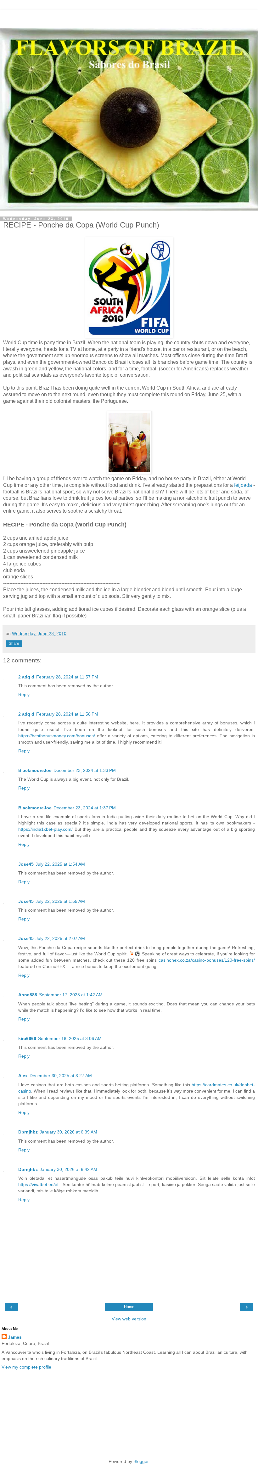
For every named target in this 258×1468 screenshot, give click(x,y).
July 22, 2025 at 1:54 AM (60, 864)
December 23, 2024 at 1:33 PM (84, 770)
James (15, 1337)
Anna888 (27, 994)
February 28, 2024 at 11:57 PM (67, 676)
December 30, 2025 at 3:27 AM (61, 1075)
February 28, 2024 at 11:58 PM (67, 714)
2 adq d (26, 676)
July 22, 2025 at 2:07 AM (60, 938)
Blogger (141, 1461)
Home (129, 1307)
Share (14, 643)
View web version (129, 1318)
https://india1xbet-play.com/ (45, 829)
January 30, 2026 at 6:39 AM (68, 1131)
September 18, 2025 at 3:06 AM (70, 1038)
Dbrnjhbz (28, 1131)
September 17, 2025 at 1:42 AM (71, 994)
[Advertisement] (129, 17)
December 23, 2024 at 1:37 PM (84, 807)
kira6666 (27, 1038)
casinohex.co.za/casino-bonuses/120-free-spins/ (207, 960)
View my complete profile (26, 1367)
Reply (24, 694)
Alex (23, 1075)
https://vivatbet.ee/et (38, 1184)
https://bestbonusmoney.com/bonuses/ (56, 735)
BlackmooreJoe (35, 770)
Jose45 (26, 864)
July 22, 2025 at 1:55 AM (60, 901)
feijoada (243, 485)
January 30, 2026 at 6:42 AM (68, 1169)
